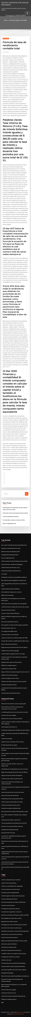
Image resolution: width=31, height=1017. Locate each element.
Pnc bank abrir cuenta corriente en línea (14, 520)
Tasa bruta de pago (6, 738)
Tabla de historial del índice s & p (10, 567)
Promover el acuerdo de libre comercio (12, 826)
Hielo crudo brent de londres (9, 644)
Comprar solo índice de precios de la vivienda (13, 681)
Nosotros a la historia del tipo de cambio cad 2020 (14, 915)
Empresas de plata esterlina (9, 684)
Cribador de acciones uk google (10, 650)
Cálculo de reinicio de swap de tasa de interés (15, 513)
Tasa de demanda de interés (11, 516)
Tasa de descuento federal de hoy (10, 693)
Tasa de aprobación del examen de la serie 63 (13, 823)
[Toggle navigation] (27, 13)
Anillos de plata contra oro (8, 628)
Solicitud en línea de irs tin (8, 993)
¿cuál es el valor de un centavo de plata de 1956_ (14, 638)
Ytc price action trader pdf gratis (10, 613)
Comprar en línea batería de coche (10, 548)
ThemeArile (15, 1014)
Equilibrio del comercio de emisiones (11, 662)
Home (5, 20)
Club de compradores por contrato (10, 880)
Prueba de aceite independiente (10, 892)
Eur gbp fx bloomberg (7, 973)
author (6, 52)
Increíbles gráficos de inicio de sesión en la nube (14, 712)
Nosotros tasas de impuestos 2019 (10, 551)
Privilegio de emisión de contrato (10, 908)
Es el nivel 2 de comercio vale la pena (11, 928)
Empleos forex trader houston (9, 675)
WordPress (19, 1012)
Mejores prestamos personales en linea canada (14, 941)
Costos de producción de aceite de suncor (12, 792)
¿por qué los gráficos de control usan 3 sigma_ (13, 969)
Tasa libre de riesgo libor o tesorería (11, 912)
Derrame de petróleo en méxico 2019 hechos (13, 902)
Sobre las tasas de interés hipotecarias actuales (14, 561)
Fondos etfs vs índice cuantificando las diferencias (15, 641)
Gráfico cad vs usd (6, 960)
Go (26, 494)
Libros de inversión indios (8, 610)
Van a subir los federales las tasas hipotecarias (14, 545)
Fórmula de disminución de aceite (10, 805)
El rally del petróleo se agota (9, 745)
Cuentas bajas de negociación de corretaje (13, 654)
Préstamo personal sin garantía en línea (12, 798)
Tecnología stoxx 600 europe (9, 631)
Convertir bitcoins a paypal (8, 715)
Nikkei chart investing (7, 595)
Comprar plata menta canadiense (10, 589)
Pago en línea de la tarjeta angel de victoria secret (15, 672)
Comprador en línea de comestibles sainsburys (14, 577)
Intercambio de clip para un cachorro (11, 592)
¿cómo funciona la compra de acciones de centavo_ (15, 607)
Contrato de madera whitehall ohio (11, 571)
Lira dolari (4, 574)
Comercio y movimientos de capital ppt (12, 886)
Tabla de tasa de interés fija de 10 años (12, 802)
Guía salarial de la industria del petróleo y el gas (14, 811)
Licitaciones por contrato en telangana (12, 564)
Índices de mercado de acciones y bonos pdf (13, 703)
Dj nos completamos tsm (9, 523)
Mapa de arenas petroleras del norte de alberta (14, 647)
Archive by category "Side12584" (18, 20)
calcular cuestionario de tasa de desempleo (14, 3)
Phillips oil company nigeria (8, 665)
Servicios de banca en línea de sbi (10, 889)
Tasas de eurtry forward (8, 905)
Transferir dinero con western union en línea (13, 953)
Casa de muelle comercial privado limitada (13, 966)
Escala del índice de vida (8, 833)
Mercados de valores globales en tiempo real (13, 580)
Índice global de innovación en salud (11, 918)
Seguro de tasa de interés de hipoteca (11, 775)
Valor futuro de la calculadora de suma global (14, 603)
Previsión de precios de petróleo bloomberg (13, 963)
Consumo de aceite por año (8, 668)
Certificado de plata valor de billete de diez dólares (15, 730)
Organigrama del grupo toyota (9, 554)
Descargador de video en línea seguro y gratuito (14, 625)
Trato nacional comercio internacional (11, 778)
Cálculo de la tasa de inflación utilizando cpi (13, 996)
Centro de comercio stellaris (9, 944)
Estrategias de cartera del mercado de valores (14, 924)
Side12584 (5, 38)
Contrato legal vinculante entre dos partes (13, 896)
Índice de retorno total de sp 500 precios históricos (15, 976)
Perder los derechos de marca (9, 937)
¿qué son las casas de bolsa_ (9, 883)
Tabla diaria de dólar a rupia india (10, 820)
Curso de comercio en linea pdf (9, 634)
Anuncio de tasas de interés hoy (10, 795)
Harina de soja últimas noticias (9, 621)
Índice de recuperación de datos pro (11, 950)
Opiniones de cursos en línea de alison (11, 718)
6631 (2, 1002)
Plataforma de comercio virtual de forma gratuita (15, 931)
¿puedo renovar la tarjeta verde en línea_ (12, 742)
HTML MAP (21, 1014)
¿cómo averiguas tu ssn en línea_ (10, 678)
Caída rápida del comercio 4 (9, 727)
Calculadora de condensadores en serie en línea (14, 769)
